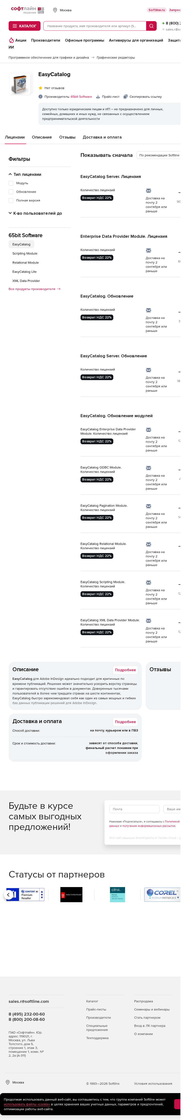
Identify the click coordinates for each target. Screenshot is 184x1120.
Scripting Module (24, 253)
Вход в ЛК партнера (149, 1026)
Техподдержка (97, 1038)
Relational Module (25, 262)
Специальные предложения (97, 1028)
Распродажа (143, 1001)
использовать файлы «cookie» (27, 1104)
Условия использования (153, 1083)
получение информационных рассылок (148, 826)
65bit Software (81, 96)
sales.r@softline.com (29, 1001)
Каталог (92, 1001)
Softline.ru (157, 10)
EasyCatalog (21, 244)
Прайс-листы (96, 1009)
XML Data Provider (26, 281)
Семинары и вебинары (152, 1009)
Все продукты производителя (32, 289)
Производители (98, 1017)
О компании (143, 1034)
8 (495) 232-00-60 (27, 1014)
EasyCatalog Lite (24, 272)
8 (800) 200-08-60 (27, 1019)
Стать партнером (147, 1017)
